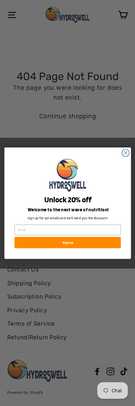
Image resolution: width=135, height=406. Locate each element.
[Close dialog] (125, 152)
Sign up (67, 242)
